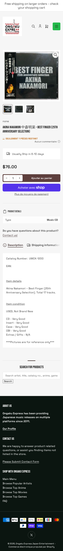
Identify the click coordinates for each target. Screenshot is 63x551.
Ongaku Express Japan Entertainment (35, 543)
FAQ (5, 501)
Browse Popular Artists (17, 483)
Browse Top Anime (14, 487)
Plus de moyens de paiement (31, 194)
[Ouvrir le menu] (56, 26)
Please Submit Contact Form (21, 461)
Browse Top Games (15, 496)
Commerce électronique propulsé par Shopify (31, 546)
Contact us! (10, 235)
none (6, 121)
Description (15, 245)
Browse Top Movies (15, 492)
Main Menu (9, 479)
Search (8, 381)
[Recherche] (33, 26)
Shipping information (46, 245)
